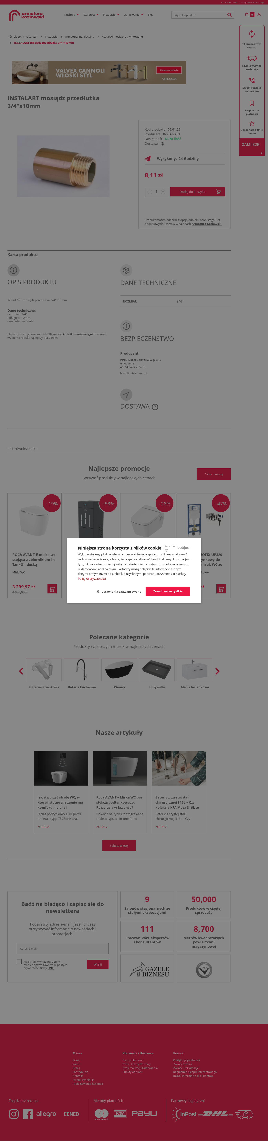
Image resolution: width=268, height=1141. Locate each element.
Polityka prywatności (92, 578)
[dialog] (134, 570)
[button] (120, 591)
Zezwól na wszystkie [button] (168, 591)
